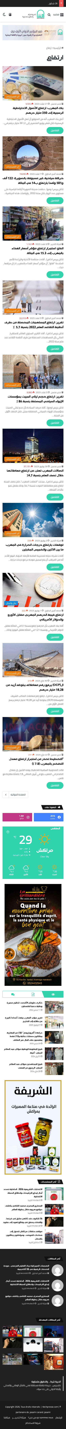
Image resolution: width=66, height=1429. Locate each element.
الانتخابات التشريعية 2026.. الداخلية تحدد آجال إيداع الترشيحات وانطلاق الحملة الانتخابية (23, 1193)
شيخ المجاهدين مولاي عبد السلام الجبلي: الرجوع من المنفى (25, 1066)
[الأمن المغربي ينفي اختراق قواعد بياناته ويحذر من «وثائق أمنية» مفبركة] (33, 1359)
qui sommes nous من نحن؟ (40, 1418)
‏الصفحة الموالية (18, 795)
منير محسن (56, 104)
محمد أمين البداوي (53, 174)
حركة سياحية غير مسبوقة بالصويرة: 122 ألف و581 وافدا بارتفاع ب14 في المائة (33, 181)
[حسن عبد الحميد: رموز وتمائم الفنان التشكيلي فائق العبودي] (53, 1362)
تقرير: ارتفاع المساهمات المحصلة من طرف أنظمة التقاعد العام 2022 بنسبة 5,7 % (33, 325)
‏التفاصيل (55, 130)
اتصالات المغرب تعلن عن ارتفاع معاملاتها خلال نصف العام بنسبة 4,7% (35, 473)
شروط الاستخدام (33, 1423)
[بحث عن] (49, 16)
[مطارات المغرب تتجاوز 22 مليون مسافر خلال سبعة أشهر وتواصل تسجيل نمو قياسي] (12, 1359)
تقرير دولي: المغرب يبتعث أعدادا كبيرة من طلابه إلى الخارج (23, 1019)
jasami (47, 1412)
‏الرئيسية (57, 48)
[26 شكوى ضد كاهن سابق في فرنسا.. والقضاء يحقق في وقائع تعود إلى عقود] (54, 1222)
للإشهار (58, 1418)
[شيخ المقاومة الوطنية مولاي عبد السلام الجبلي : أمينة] (54, 1053)
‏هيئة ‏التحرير (56, 244)
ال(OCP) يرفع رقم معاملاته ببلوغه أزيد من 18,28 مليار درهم (34, 688)
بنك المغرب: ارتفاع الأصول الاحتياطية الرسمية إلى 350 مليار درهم (38, 111)
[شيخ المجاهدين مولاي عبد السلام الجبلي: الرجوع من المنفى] (54, 1068)
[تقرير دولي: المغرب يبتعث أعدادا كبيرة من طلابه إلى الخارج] (54, 1022)
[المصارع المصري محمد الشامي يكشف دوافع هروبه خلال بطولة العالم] (54, 1209)
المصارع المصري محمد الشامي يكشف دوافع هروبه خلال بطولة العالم (23, 1207)
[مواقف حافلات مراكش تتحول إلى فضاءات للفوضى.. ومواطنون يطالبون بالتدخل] (54, 1237)
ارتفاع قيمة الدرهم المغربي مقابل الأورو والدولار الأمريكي (35, 617)
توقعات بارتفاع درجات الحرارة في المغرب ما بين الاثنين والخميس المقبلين (34, 547)
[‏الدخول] (10, 15)
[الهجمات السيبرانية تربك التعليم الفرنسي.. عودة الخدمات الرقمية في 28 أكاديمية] (53, 1331)
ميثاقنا (7, 1418)
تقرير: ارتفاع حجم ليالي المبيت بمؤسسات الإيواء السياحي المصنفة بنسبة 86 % (35, 399)
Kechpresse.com (50, 1407)
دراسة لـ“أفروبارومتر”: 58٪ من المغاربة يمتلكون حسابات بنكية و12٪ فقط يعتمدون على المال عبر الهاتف (24, 1036)
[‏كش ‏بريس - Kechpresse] (33, 14)
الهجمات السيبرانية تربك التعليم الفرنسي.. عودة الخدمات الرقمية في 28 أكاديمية (26, 1267)
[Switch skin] (4, 15)
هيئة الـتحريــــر (19, 1418)
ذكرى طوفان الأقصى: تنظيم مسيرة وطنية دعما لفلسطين (24, 1004)
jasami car (35, 1412)
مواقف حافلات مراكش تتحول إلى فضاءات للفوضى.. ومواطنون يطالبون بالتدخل (24, 1235)
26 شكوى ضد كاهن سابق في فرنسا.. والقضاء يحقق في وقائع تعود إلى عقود (22, 1220)
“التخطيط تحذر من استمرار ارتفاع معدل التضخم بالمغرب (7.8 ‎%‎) (36, 762)
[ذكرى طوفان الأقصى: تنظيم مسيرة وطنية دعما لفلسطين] (54, 1007)
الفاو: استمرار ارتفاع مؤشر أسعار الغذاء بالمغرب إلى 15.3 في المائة (37, 251)
